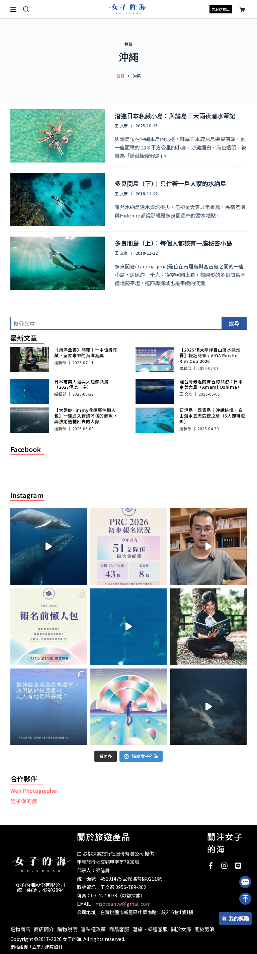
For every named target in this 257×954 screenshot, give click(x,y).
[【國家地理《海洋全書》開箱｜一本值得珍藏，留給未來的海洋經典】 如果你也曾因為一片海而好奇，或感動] (208, 626)
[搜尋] (26, 9)
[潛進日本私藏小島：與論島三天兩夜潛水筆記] (57, 136)
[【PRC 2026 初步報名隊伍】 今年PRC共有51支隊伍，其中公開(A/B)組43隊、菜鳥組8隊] (128, 546)
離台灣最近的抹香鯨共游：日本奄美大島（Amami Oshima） (211, 384)
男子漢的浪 (23, 801)
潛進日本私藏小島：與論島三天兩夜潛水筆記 (175, 115)
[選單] (13, 9)
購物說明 (67, 929)
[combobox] (116, 323)
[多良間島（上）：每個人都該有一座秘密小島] (57, 263)
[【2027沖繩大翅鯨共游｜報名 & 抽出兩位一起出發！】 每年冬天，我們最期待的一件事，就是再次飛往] (48, 546)
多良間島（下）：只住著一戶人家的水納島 (170, 183)
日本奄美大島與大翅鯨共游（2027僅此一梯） (81, 384)
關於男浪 (204, 929)
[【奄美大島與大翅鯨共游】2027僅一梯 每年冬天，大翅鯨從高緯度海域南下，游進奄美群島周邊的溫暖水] (128, 626)
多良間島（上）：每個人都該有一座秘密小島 (173, 243)
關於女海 (181, 929)
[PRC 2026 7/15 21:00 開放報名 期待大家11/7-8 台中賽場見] (208, 546)
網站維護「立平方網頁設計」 (38, 947)
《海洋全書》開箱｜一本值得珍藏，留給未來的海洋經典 (85, 352)
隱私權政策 (93, 929)
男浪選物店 (220, 9)
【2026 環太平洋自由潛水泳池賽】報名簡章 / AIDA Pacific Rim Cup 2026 (209, 355)
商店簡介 (44, 929)
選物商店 (20, 929)
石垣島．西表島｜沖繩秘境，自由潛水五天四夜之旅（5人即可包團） (212, 416)
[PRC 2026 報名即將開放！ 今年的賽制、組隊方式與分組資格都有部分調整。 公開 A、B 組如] (48, 626)
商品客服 (119, 929)
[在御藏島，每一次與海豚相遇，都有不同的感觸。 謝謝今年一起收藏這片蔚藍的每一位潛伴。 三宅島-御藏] (208, 707)
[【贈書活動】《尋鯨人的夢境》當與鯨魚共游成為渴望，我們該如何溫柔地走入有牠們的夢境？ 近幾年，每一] (48, 707)
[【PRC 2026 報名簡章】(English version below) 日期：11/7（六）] (128, 707)
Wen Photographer (34, 790)
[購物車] (241, 9)
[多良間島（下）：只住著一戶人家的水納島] (57, 199)
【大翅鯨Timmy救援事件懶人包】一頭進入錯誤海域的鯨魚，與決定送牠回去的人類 (85, 416)
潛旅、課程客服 (150, 929)
